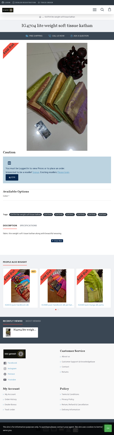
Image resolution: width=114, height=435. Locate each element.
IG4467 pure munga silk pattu (91, 305)
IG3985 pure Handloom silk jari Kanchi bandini (58, 305)
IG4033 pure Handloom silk (17, 305)
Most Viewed (33, 321)
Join (13, 177)
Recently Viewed (13, 321)
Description (10, 225)
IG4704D (81, 214)
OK (108, 428)
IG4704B (59, 214)
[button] (55, 309)
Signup (36, 172)
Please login (63, 172)
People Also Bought (15, 262)
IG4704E (91, 214)
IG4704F (102, 214)
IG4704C (70, 214)
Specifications (28, 225)
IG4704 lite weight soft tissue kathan (25, 214)
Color (5, 196)
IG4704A (48, 214)
